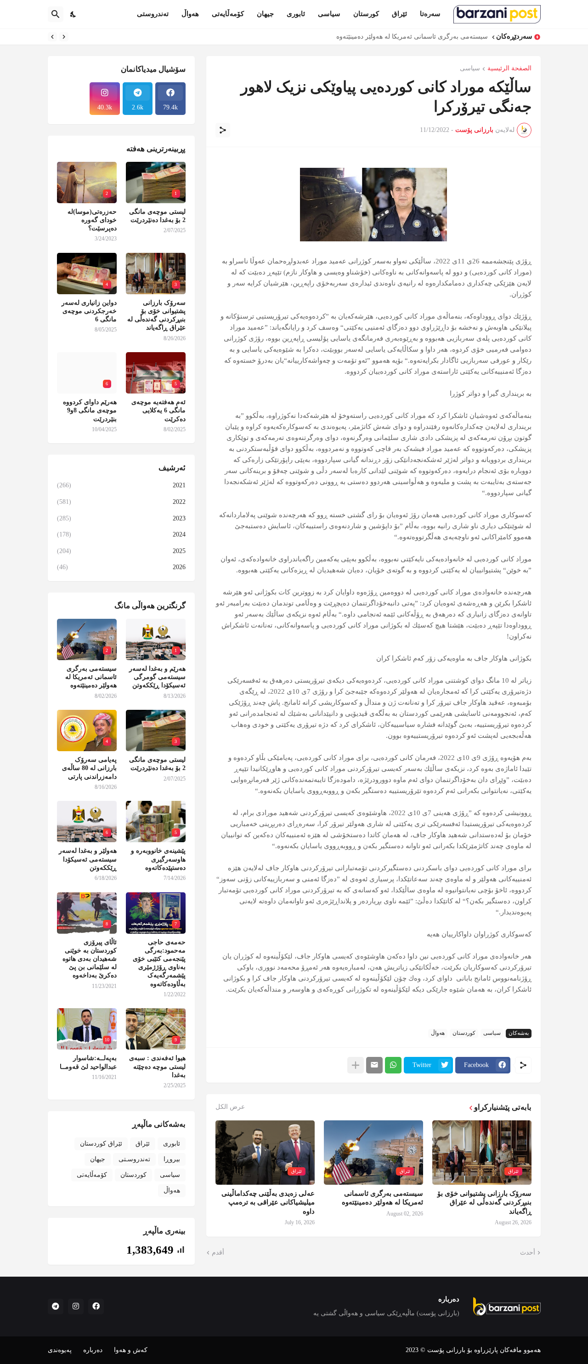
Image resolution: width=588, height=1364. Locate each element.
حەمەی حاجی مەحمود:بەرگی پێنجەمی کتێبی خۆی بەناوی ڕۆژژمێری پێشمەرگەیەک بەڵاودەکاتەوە (159, 963)
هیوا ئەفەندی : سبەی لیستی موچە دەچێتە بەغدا (157, 1066)
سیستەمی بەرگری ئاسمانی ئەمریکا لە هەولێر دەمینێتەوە (412, 36)
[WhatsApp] (393, 1065)
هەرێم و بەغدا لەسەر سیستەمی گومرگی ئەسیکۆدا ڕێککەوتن (157, 677)
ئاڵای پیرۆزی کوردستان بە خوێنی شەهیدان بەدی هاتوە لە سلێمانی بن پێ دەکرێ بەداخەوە (89, 959)
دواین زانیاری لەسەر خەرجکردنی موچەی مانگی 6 (89, 311)
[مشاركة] (222, 130)
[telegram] (55, 1306)
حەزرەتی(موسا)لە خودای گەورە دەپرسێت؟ (92, 220)
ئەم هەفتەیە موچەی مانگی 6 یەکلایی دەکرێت (158, 410)
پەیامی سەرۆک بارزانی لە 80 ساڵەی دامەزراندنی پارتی (89, 768)
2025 (121, 551)
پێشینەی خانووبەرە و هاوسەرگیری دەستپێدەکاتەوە (158, 859)
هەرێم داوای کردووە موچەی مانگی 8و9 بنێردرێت (90, 410)
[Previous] (63, 36)
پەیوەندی (60, 1350)
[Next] (52, 36)
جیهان (265, 13)
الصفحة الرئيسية (509, 68)
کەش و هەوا (130, 1350)
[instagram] (76, 1306)
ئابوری (296, 13)
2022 (121, 501)
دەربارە (92, 1350)
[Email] (374, 1065)
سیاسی (329, 13)
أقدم (218, 1252)
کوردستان (463, 1033)
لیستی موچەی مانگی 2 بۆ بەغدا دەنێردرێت (157, 215)
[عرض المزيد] (355, 1065)
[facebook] (96, 1306)
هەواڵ (190, 13)
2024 (121, 534)
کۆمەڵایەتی (228, 13)
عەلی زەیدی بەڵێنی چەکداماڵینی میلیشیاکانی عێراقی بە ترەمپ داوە (268, 1202)
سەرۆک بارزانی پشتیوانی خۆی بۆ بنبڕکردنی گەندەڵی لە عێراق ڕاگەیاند (484, 1202)
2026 (121, 567)
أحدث (527, 1252)
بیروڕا (172, 1159)
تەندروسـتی (134, 1159)
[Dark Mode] (73, 14)
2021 (121, 485)
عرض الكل (230, 1107)
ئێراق (399, 13)
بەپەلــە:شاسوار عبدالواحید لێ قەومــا (88, 1062)
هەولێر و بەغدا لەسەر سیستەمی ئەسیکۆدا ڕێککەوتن (88, 859)
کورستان (366, 13)
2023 (121, 518)
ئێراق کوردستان (101, 1143)
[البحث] (55, 14)
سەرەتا (430, 13)
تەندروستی (153, 13)
